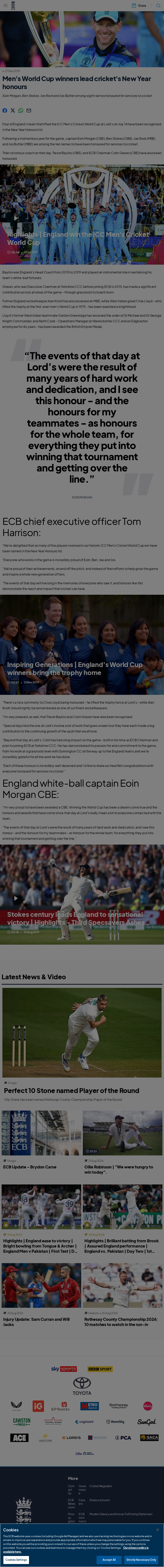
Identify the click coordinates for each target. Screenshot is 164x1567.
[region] (82, 1545)
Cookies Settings (16, 1559)
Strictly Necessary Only (141, 1559)
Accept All (109, 1559)
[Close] (157, 1529)
